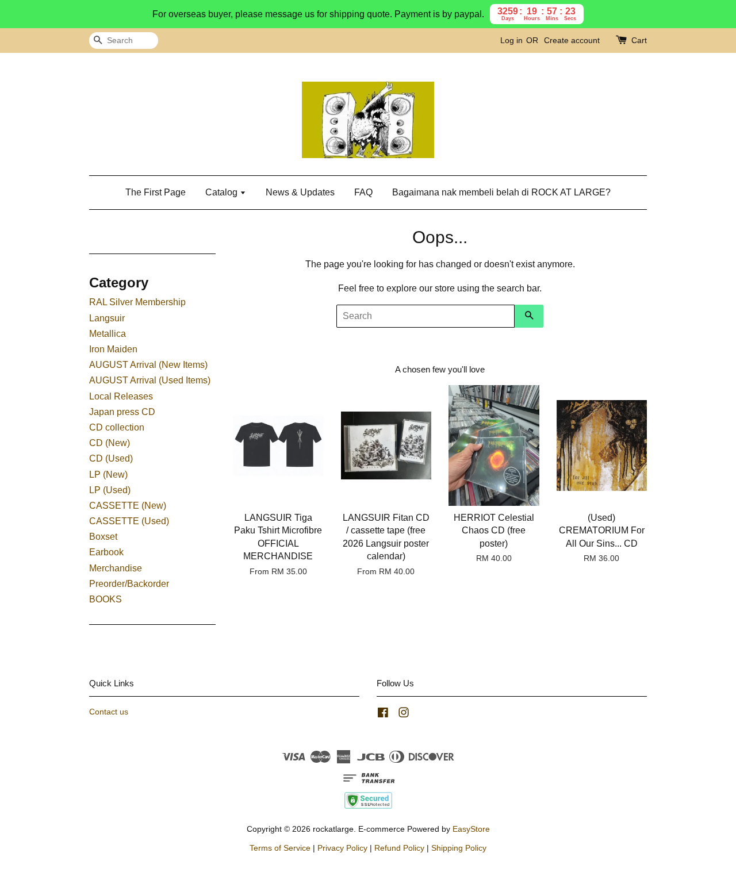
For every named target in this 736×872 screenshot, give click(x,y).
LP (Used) (110, 490)
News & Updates (300, 192)
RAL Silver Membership (137, 302)
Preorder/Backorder (129, 584)
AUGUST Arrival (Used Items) (149, 380)
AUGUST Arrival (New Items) (148, 365)
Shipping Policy (458, 848)
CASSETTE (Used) (129, 521)
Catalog (222, 192)
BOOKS (105, 599)
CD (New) (109, 443)
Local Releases (121, 396)
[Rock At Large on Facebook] (383, 714)
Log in (511, 40)
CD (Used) (111, 458)
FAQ (363, 192)
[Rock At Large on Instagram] (403, 714)
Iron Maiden (113, 349)
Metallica (107, 334)
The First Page (155, 192)
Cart (639, 40)
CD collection (116, 427)
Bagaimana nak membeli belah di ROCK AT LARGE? (501, 192)
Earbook (106, 552)
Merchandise (115, 568)
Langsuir (107, 318)
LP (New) (108, 474)
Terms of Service (280, 848)
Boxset (103, 536)
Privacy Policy (342, 848)
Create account (572, 40)
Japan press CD (122, 412)
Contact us (108, 712)
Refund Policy (399, 848)
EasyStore (471, 829)
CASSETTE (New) (127, 505)
